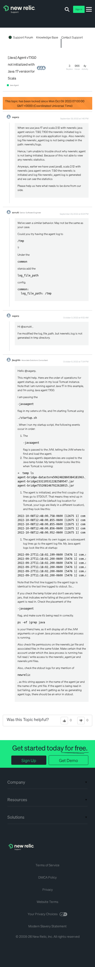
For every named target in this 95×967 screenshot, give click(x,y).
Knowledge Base (47, 37)
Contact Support (72, 37)
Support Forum (23, 37)
